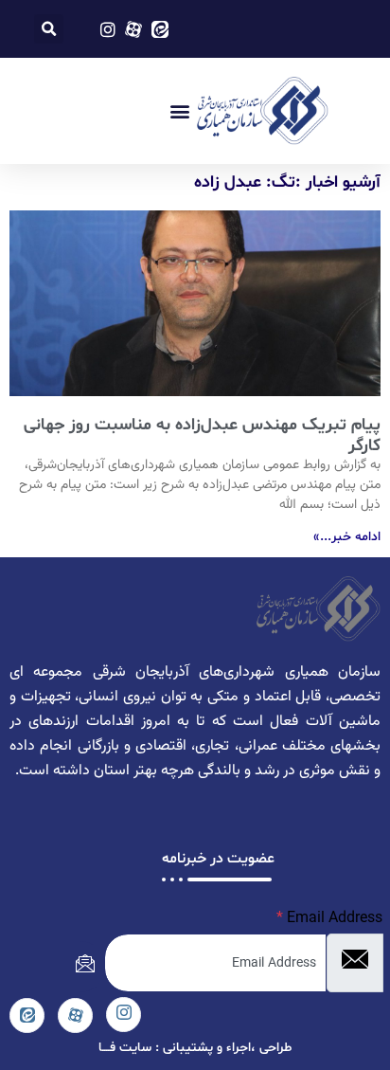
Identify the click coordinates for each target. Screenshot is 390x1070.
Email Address (329, 918)
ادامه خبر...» (347, 537)
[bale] (26, 1015)
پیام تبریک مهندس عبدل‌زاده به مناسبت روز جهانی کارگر (202, 435)
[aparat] (75, 1015)
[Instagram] (123, 1014)
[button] (48, 29)
